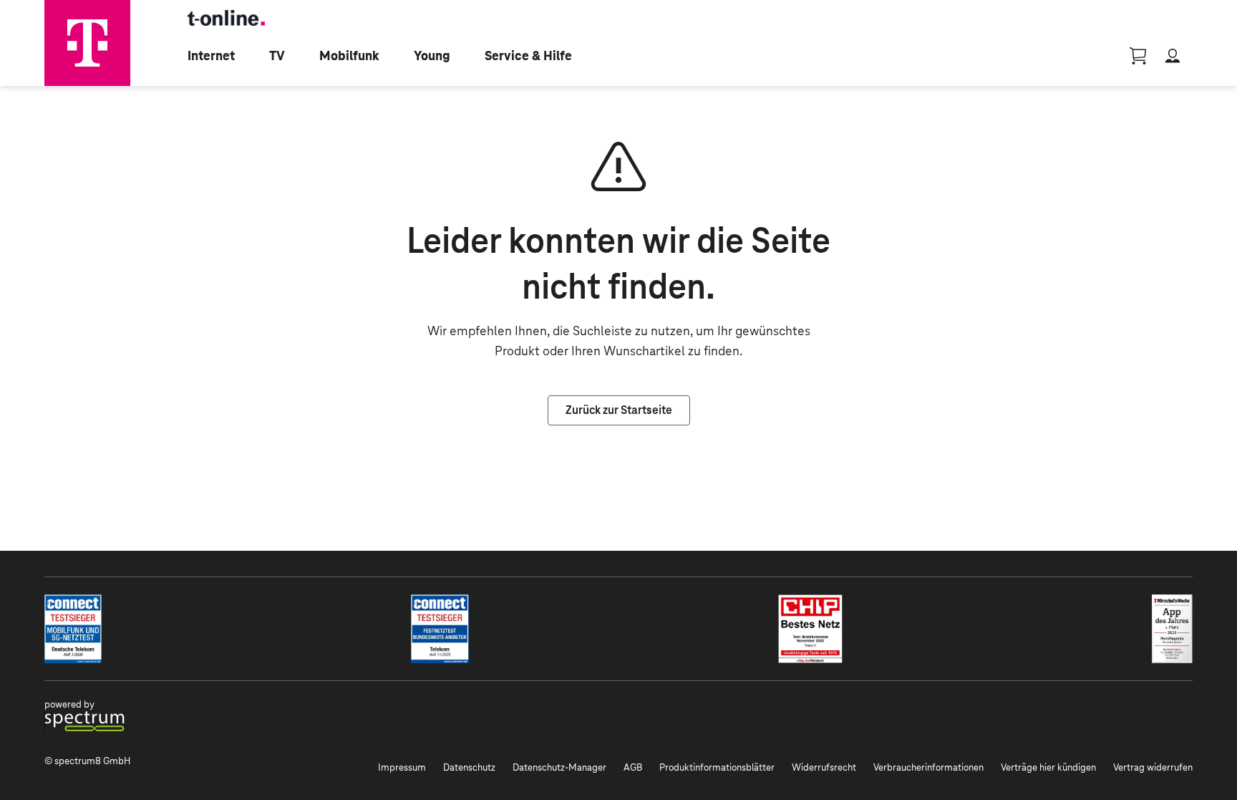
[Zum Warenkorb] (1138, 56)
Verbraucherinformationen (928, 767)
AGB (633, 767)
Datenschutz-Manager (559, 767)
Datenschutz (469, 767)
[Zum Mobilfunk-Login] (1172, 56)
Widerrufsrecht (824, 767)
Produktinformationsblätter (717, 767)
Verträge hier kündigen (1048, 767)
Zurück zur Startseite (619, 410)
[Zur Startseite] (87, 43)
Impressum (402, 767)
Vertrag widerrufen (1153, 767)
